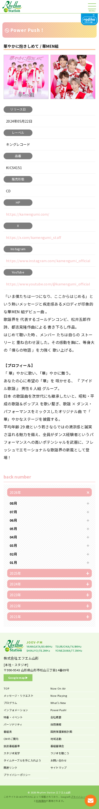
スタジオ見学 (12, 753)
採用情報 (55, 724)
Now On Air (58, 688)
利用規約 (41, 801)
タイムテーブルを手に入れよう (22, 760)
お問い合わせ (58, 760)
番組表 (8, 731)
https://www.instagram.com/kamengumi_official (48, 260)
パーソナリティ (13, 724)
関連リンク (10, 767)
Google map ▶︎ (18, 677)
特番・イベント (13, 717)
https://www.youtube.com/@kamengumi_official (48, 283)
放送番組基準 (12, 746)
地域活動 (55, 738)
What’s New (58, 702)
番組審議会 (57, 746)
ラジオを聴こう (59, 753)
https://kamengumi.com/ (28, 214)
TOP (6, 688)
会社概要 (55, 717)
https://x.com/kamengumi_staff (33, 237)
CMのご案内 (11, 738)
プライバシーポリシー (17, 774)
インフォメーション (16, 710)
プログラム (10, 702)
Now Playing (58, 695)
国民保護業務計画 (61, 731)
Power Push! (58, 710)
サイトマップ (58, 767)
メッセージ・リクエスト (18, 695)
